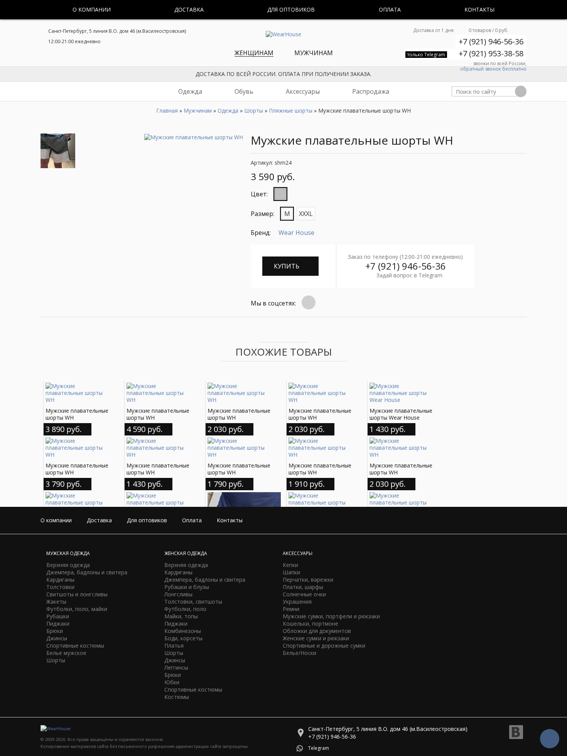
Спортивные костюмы (75, 645)
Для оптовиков (291, 9)
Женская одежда (185, 553)
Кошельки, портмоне (310, 623)
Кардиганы (60, 579)
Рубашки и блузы (186, 587)
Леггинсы (176, 667)
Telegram (318, 748)
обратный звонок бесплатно (493, 69)
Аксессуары (303, 91)
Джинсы (56, 638)
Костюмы (176, 696)
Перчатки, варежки (308, 579)
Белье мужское (66, 652)
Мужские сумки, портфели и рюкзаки (331, 616)
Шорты (55, 660)
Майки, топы (181, 616)
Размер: (262, 213)
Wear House (296, 232)
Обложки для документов (317, 630)
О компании (92, 9)
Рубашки (57, 616)
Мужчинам (313, 53)
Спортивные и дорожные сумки (324, 645)
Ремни (291, 609)
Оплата (390, 9)
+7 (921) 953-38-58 (491, 53)
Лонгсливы (178, 594)
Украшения (297, 601)
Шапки (291, 572)
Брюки (54, 630)
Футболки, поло (185, 609)
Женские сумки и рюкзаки (316, 638)
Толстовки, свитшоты (193, 601)
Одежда (190, 91)
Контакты (479, 9)
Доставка (189, 9)
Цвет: (259, 194)
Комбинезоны (182, 630)
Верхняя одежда (68, 565)
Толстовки (60, 587)
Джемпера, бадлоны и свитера (86, 572)
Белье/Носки (299, 652)
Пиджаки (57, 623)
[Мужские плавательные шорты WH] (193, 137)
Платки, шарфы (303, 587)
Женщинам (254, 53)
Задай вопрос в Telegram (409, 275)
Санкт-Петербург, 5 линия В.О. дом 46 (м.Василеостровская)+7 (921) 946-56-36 (387, 732)
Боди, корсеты (183, 638)
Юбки (171, 682)
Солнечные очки (304, 594)
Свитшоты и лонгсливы (77, 594)
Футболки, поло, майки (76, 609)
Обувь (244, 91)
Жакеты (56, 601)
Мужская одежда (68, 553)
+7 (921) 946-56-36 (491, 41)
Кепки (290, 565)
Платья (174, 645)
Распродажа (370, 91)
